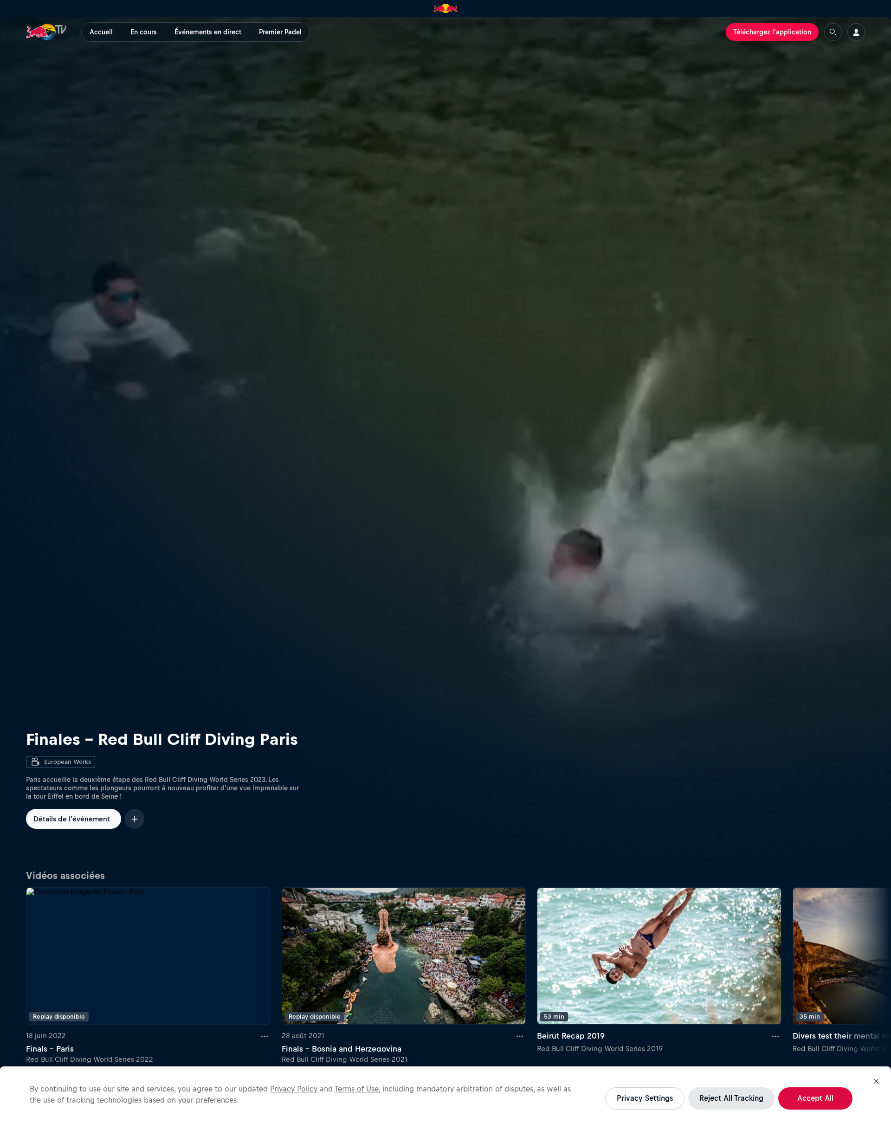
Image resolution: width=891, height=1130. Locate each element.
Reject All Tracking (731, 1098)
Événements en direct (207, 32)
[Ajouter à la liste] (134, 819)
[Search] (833, 32)
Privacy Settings (645, 1098)
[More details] (265, 1035)
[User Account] (856, 32)
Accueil (101, 32)
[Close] (876, 1081)
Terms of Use (357, 1089)
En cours (143, 32)
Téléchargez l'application (772, 32)
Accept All (815, 1098)
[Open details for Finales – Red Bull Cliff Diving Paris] (445, 440)
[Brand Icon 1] (445, 8)
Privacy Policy (293, 1089)
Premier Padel (280, 32)
